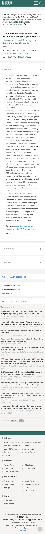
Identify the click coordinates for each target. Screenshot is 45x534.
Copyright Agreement (11, 449)
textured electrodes (13, 229)
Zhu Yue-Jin (24, 43)
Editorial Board (9, 500)
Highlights (7, 488)
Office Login (28, 465)
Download (7, 455)
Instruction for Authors (12, 446)
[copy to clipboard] (24, 24)
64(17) (25, 50)
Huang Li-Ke (31, 40)
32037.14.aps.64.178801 (20, 57)
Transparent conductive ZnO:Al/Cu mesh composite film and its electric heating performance (22, 348)
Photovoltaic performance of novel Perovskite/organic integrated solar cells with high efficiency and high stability (21, 323)
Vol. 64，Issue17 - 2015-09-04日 (14, 277)
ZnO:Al (23, 229)
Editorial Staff (9, 504)
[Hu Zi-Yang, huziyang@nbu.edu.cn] (21, 40)
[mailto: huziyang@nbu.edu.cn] (23, 40)
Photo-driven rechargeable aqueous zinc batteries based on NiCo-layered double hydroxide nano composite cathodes (21, 407)
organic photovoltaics (24, 226)
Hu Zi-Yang (16, 40)
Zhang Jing (13, 43)
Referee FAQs (29, 468)
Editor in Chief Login (11, 471)
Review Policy (9, 465)
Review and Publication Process (32, 444)
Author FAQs (29, 449)
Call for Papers (29, 452)
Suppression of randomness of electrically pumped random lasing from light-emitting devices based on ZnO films (21, 313)
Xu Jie (4, 43)
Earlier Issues (9, 484)
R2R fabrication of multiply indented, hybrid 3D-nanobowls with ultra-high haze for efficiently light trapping (21, 373)
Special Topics (29, 481)
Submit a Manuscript (11, 442)
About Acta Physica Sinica (31, 486)
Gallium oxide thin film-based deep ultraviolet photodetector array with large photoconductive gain (21, 340)
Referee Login (9, 468)
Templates (7, 452)
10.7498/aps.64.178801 (14, 24)
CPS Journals (29, 491)
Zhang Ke (6, 40)
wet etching (32, 229)
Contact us (8, 507)
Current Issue (9, 481)
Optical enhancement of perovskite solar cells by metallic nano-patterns (21, 332)
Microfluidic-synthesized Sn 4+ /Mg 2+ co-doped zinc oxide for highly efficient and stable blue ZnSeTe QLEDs (22, 384)
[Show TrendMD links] (43, 420)
